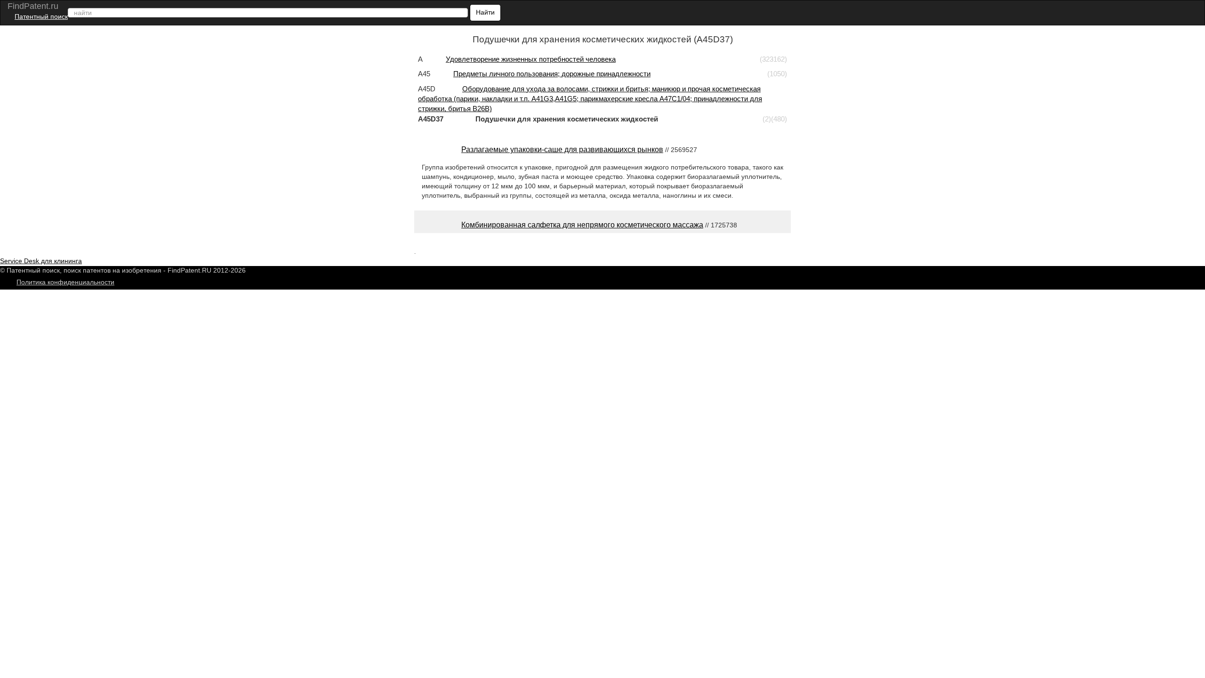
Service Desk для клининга (41, 261)
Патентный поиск (41, 16)
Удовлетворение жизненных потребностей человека (531, 59)
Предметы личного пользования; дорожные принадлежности (552, 74)
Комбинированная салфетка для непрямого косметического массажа (582, 225)
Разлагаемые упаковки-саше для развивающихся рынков (562, 149)
